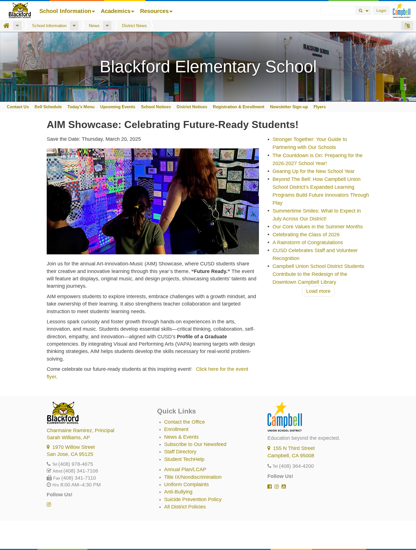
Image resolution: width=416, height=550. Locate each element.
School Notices (156, 106)
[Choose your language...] (407, 25)
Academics (115, 11)
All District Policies (185, 507)
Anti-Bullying (178, 492)
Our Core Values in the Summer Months (318, 226)
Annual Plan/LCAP (185, 469)
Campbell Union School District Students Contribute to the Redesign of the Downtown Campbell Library (318, 274)
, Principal (80, 430)
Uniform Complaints (186, 484)
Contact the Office (184, 422)
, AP (68, 437)
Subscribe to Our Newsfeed (195, 444)
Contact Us (18, 106)
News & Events (181, 437)
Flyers (320, 106)
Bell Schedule (48, 106)
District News (134, 25)
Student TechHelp (184, 459)
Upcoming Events (117, 106)
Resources (154, 11)
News (94, 25)
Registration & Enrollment (238, 106)
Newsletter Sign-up (289, 106)
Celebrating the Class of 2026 (306, 234)
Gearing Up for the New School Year (314, 171)
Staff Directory (180, 451)
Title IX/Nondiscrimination (193, 477)
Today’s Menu (81, 106)
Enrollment (176, 429)
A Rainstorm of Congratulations (308, 242)
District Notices (192, 106)
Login (381, 10)
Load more (318, 291)
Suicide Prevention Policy (193, 499)
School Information (65, 11)
